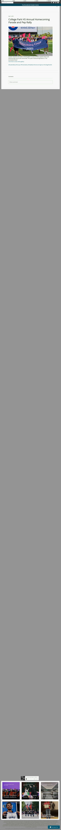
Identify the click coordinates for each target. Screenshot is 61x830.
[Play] (26, 779)
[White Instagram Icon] (56, 2)
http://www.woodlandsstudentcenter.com (13, 824)
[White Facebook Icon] (51, 2)
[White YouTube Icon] (58, 2)
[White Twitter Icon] (53, 2)
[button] (57, 6)
